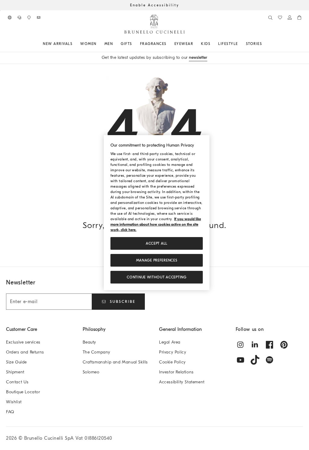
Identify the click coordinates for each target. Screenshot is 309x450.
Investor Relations (176, 372)
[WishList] (280, 17)
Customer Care (21, 329)
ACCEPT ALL (156, 243)
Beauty (90, 342)
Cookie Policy (172, 362)
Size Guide (16, 362)
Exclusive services (23, 342)
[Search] (270, 17)
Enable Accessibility (154, 5)
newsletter (198, 57)
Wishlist (14, 401)
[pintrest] (284, 345)
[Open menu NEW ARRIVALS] (74, 43)
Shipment (15, 372)
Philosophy (94, 329)
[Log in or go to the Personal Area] (289, 17)
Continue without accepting (156, 277)
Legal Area (169, 342)
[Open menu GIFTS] (134, 43)
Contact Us (17, 382)
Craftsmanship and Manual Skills (115, 362)
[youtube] (240, 360)
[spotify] (269, 360)
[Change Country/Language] (9, 17)
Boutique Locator (23, 392)
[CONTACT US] (19, 17)
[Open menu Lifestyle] (240, 43)
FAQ (10, 411)
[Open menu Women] (99, 43)
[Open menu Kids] (212, 43)
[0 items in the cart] (299, 17)
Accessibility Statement (182, 382)
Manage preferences (156, 260)
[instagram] (240, 345)
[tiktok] (255, 360)
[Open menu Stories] (264, 43)
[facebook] (269, 345)
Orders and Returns (25, 352)
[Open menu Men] (115, 43)
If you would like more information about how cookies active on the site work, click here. (155, 224)
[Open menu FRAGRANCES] (169, 43)
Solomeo (91, 372)
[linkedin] (255, 345)
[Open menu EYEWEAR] (195, 43)
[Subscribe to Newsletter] (38, 17)
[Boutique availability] (29, 17)
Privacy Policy (172, 352)
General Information (180, 329)
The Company (97, 352)
